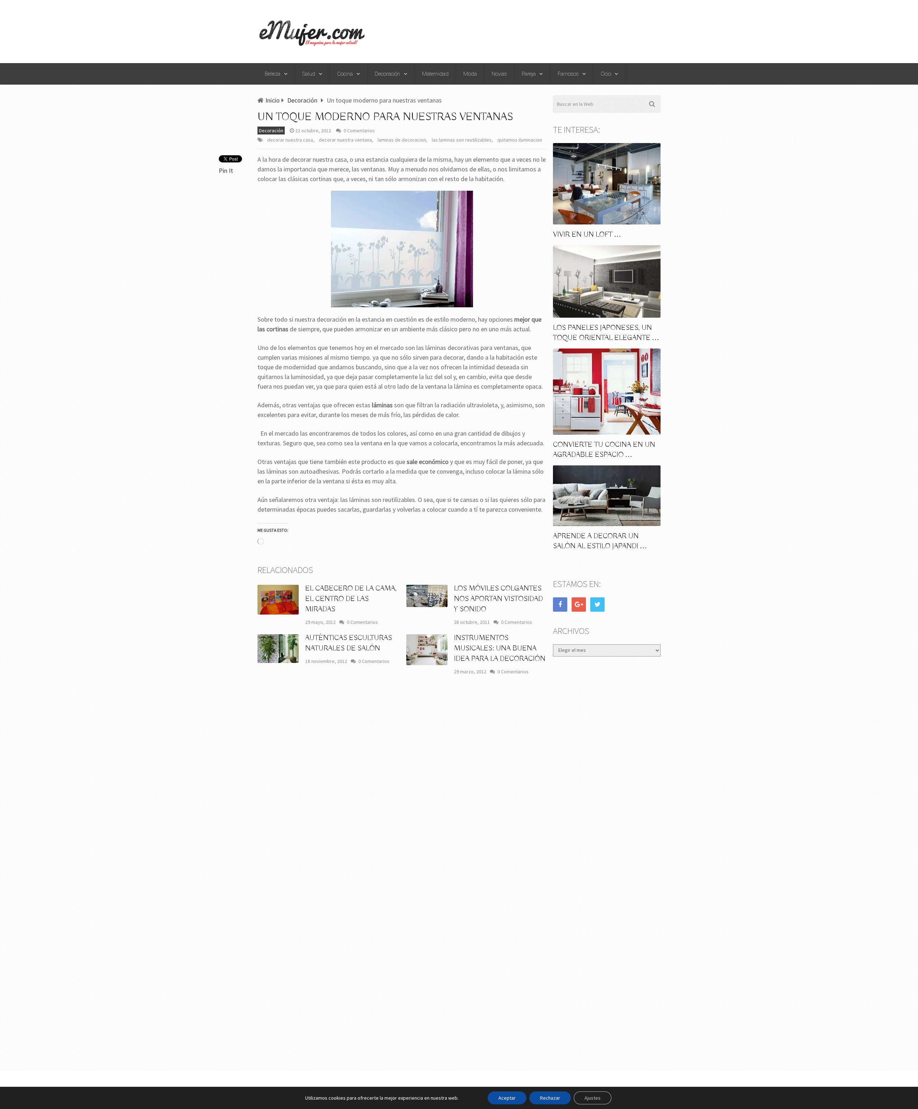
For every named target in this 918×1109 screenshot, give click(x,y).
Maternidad (435, 74)
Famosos (568, 74)
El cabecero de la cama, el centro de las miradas (351, 599)
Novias (499, 74)
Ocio (606, 74)
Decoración (387, 74)
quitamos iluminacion (519, 140)
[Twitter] (597, 604)
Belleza (272, 74)
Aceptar (507, 1098)
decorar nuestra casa (290, 140)
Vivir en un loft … (587, 234)
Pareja (529, 74)
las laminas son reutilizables (462, 140)
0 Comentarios (359, 130)
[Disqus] (401, 786)
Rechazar (550, 1098)
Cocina (345, 74)
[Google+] (579, 604)
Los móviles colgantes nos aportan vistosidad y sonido (498, 599)
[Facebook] (560, 604)
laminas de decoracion (402, 140)
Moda (470, 74)
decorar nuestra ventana (345, 140)
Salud (308, 74)
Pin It (226, 170)
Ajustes (593, 1098)
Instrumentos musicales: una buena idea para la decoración (499, 648)
